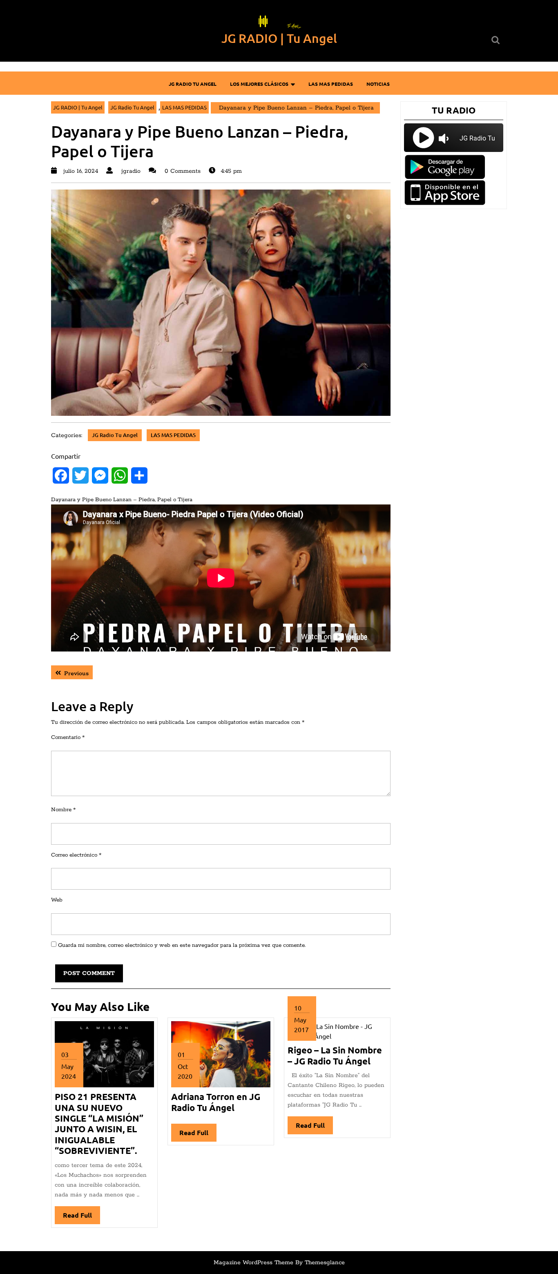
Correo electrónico (76, 855)
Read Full (81, 1217)
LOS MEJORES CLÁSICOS (259, 83)
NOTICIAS (378, 83)
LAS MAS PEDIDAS (330, 83)
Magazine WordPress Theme (253, 1262)
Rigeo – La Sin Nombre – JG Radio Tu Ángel (335, 1055)
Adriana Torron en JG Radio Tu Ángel (215, 1102)
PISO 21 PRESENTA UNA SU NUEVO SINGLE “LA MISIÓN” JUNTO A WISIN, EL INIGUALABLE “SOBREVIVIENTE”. (99, 1123)
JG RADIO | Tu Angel (279, 38)
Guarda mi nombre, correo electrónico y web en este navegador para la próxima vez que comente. (182, 945)
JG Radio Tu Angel (193, 83)
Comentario (68, 737)
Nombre (63, 809)
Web (56, 900)
